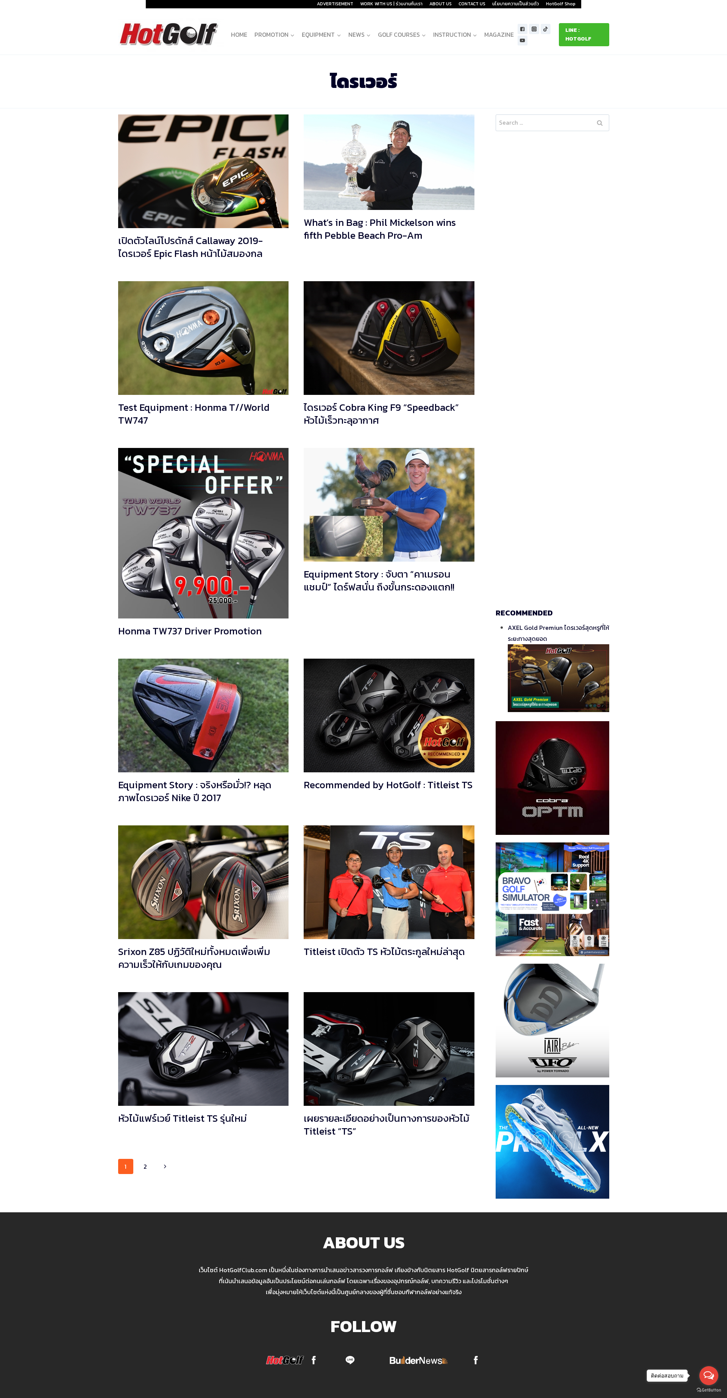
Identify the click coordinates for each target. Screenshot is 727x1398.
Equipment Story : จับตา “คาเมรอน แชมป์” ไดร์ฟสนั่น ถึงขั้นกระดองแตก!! (379, 580)
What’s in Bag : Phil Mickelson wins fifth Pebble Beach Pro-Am (380, 229)
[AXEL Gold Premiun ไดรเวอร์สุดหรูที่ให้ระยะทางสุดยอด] (558, 678)
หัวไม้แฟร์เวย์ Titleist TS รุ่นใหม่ (182, 1118)
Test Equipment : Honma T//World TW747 (194, 413)
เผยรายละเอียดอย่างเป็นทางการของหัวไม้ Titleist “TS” (387, 1124)
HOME (239, 34)
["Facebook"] (523, 29)
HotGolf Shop (561, 3)
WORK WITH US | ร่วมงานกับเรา (391, 3)
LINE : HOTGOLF (578, 34)
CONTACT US (472, 3)
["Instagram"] (534, 29)
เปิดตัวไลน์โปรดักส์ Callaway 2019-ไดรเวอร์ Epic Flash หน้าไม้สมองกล (190, 247)
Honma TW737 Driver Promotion (190, 630)
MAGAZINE (499, 34)
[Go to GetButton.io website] (709, 1390)
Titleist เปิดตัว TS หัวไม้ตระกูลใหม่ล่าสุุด (384, 951)
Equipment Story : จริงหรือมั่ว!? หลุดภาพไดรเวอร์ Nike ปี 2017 (194, 791)
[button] (292, 34)
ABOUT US (440, 3)
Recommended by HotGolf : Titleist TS (388, 784)
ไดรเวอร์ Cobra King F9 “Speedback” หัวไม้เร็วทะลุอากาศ (381, 413)
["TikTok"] (546, 29)
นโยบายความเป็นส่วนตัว (515, 3)
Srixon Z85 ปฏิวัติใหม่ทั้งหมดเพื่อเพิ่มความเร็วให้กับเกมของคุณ (194, 958)
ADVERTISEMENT (335, 3)
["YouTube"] (523, 41)
